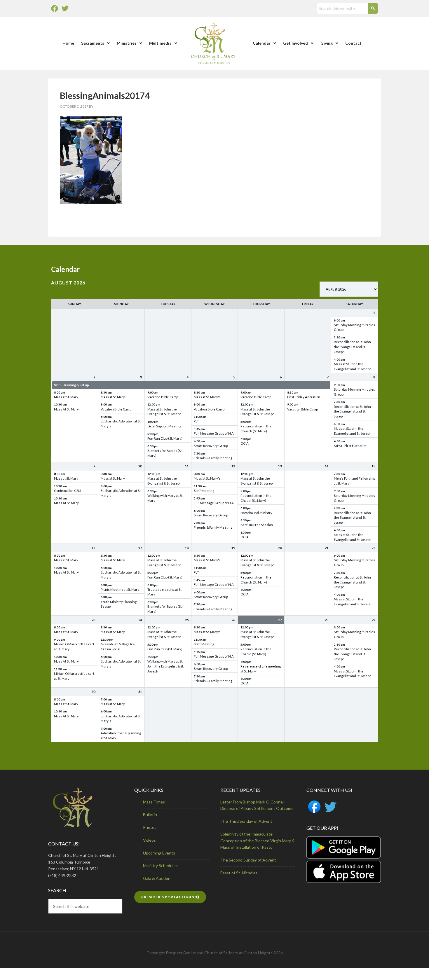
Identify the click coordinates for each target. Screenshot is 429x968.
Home (68, 43)
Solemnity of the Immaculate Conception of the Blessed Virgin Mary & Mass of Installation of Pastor (257, 840)
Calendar (262, 43)
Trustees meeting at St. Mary (164, 592)
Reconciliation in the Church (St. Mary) (255, 428)
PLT (196, 421)
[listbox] (349, 289)
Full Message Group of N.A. (214, 433)
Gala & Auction (156, 878)
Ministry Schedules (160, 865)
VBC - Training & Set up (71, 385)
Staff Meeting (204, 490)
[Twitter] (65, 8)
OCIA (244, 443)
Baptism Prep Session (256, 525)
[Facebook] (54, 8)
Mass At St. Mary (66, 409)
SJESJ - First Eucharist (350, 446)
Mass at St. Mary (66, 397)
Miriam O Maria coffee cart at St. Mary (74, 646)
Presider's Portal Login (168, 897)
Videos (149, 840)
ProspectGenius (181, 952)
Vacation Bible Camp (116, 409)
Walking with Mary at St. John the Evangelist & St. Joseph (165, 666)
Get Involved (295, 43)
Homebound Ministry (256, 513)
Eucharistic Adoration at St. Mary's (121, 423)
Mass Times (154, 801)
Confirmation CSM (67, 490)
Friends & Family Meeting (213, 458)
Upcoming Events (159, 852)
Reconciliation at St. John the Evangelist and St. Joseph (352, 347)
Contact (353, 43)
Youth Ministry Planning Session (119, 604)
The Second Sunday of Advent (248, 859)
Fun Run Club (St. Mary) (164, 438)
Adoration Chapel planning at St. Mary (121, 735)
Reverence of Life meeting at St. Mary (260, 668)
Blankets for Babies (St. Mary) (164, 453)
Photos (149, 827)
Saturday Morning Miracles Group (354, 327)
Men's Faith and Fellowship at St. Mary (354, 480)
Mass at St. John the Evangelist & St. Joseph (164, 411)
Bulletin (150, 814)
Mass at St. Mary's (207, 397)
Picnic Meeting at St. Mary (120, 589)
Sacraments (92, 43)
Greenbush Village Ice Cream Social (118, 646)
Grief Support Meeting (164, 426)
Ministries (127, 43)
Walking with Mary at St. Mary (165, 498)
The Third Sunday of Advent (246, 821)
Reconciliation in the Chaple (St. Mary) (255, 651)
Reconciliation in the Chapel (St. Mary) (255, 498)
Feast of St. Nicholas (238, 872)
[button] (95, 43)
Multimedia (160, 43)
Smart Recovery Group (211, 446)
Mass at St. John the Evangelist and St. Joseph (353, 366)
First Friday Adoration (303, 397)
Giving (326, 43)
